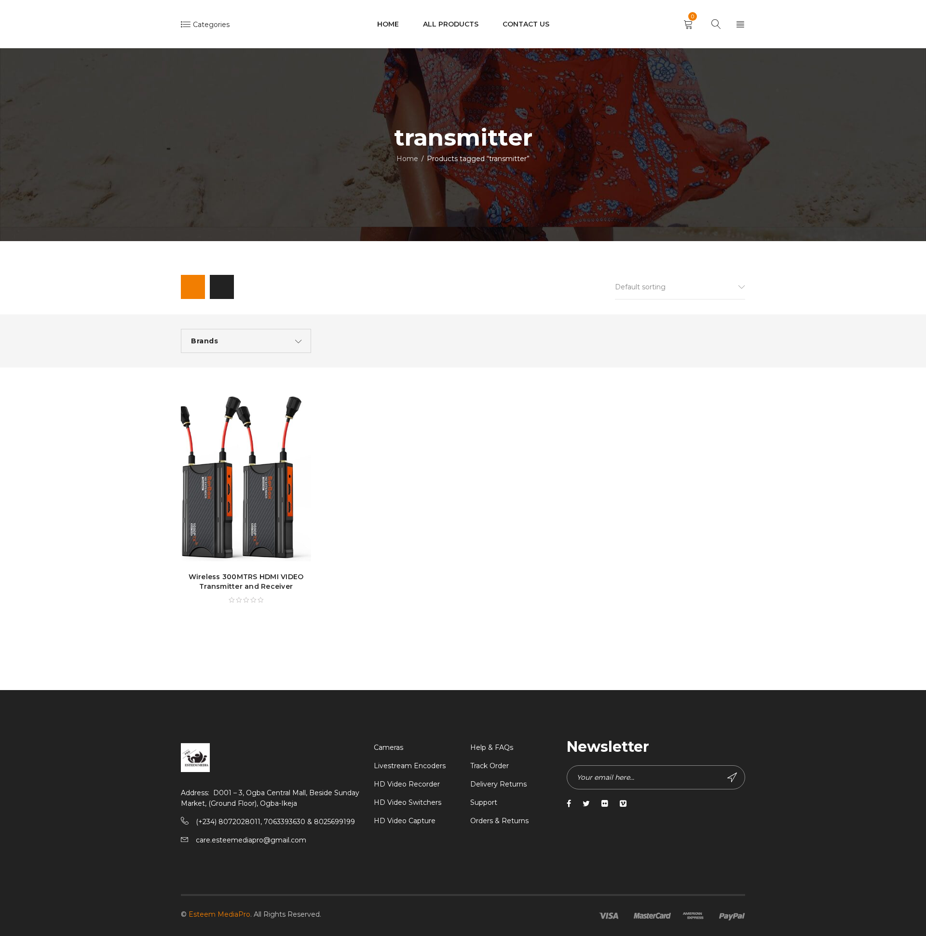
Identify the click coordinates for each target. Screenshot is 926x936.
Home (407, 158)
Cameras (388, 747)
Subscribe (733, 777)
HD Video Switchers (407, 802)
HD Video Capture (405, 820)
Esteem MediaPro (219, 914)
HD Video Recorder (407, 784)
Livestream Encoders (410, 765)
